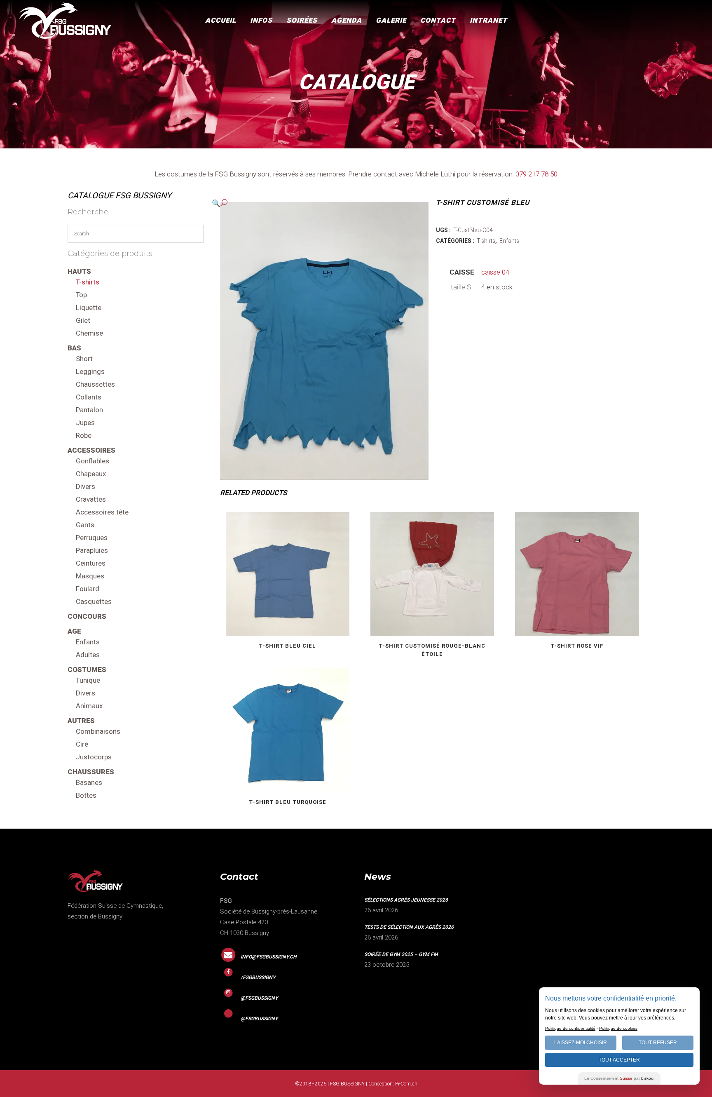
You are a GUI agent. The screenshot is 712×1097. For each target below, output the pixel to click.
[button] (316, 203)
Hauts (79, 271)
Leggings (90, 371)
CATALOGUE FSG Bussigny (119, 196)
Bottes (86, 795)
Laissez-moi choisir (580, 1042)
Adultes (88, 655)
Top (81, 295)
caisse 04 (495, 272)
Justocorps (94, 757)
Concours (87, 616)
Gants (85, 525)
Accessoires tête (102, 512)
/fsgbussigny (258, 977)
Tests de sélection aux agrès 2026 (409, 927)
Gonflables (92, 461)
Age (74, 631)
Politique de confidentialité (570, 1028)
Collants (88, 397)
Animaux (89, 706)
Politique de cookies (618, 1028)
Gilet (83, 320)
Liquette (88, 308)
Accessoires (91, 450)
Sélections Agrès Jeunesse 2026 (406, 900)
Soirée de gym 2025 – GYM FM (401, 954)
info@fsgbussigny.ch (269, 957)
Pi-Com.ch (406, 1084)
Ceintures (90, 563)
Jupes (85, 423)
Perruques (92, 538)
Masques (90, 576)
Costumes (87, 670)
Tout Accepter (619, 1060)
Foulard (87, 589)
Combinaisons (98, 731)
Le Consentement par (619, 1078)
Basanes (89, 783)
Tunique (88, 680)
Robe (83, 435)
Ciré (82, 744)
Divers (85, 487)
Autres (81, 721)
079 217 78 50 (536, 174)
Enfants (88, 642)
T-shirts (87, 282)
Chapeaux (91, 474)
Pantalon (89, 410)
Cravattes (91, 499)
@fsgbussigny (259, 998)
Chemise (89, 333)
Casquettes (94, 602)
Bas (74, 348)
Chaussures (91, 772)
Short (84, 359)
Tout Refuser (658, 1042)
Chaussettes (95, 384)
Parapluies (92, 550)
